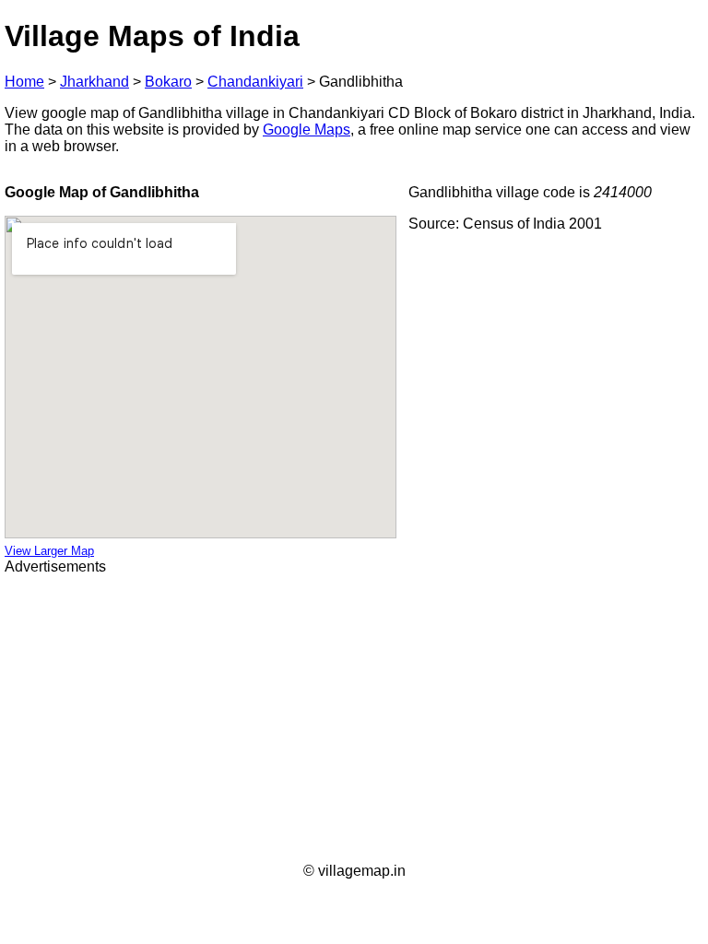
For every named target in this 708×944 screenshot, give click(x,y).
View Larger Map (49, 551)
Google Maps (306, 129)
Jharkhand (94, 81)
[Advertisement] (354, 719)
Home (24, 81)
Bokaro (168, 81)
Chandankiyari (255, 81)
